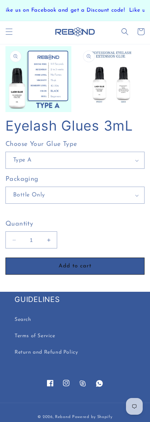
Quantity (19, 224)
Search (23, 319)
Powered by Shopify (92, 417)
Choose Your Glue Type (41, 144)
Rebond (63, 417)
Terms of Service (35, 336)
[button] (9, 32)
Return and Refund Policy (46, 352)
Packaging (22, 179)
